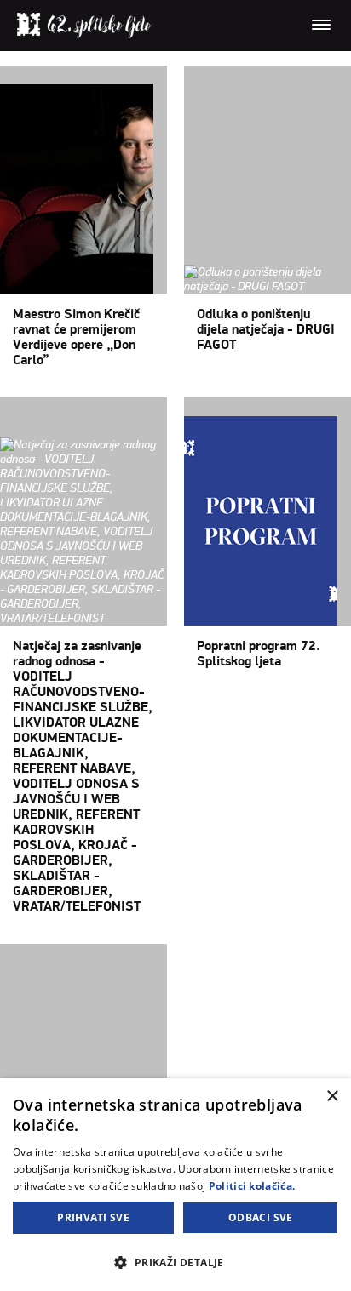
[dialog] (175, 1184)
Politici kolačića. (252, 1186)
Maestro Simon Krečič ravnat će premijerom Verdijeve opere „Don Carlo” (76, 337)
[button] (175, 1261)
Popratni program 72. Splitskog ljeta (258, 653)
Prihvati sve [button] (93, 1217)
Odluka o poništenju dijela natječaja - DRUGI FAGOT (266, 329)
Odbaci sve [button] (260, 1217)
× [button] (331, 1096)
